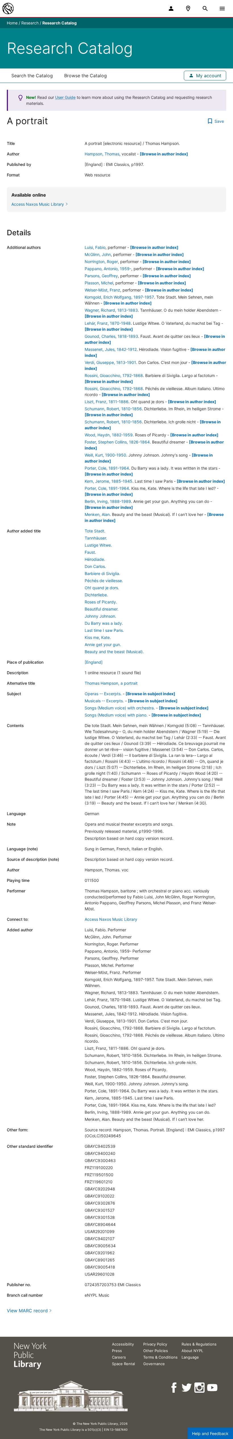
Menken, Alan (97, 514)
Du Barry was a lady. (104, 623)
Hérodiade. (95, 559)
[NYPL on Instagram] (199, 1387)
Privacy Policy (155, 1344)
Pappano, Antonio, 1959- (108, 268)
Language (190, 1357)
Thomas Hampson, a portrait (111, 683)
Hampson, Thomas (102, 153)
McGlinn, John (98, 254)
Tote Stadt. (95, 530)
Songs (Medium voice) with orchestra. (120, 707)
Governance (154, 1363)
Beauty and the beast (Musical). (114, 651)
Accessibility (123, 1344)
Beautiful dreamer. (101, 609)
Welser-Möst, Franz (102, 290)
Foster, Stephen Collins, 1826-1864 (117, 442)
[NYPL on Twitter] (187, 1387)
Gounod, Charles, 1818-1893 (111, 336)
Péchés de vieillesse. (104, 580)
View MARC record (27, 1310)
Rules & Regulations (199, 1344)
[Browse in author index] (164, 153)
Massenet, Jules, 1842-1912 (111, 349)
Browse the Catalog (85, 75)
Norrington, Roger (101, 261)
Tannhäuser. (96, 538)
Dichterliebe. (96, 594)
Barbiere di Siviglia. (102, 573)
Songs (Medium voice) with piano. (116, 715)
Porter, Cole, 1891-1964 (107, 468)
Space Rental (123, 1363)
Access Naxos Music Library (111, 919)
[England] (94, 662)
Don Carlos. (95, 566)
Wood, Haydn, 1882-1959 (109, 434)
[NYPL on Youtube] (212, 1387)
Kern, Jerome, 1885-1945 (108, 481)
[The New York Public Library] (8, 8)
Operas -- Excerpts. (103, 693)
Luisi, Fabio (95, 247)
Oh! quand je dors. (102, 587)
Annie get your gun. (103, 644)
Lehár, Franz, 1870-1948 (108, 323)
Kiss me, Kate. (98, 637)
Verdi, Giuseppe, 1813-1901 (110, 362)
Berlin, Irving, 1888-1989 (108, 501)
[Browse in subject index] (150, 693)
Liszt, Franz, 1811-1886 (106, 401)
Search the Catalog (32, 75)
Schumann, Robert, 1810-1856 (113, 408)
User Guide (65, 97)
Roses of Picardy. (101, 601)
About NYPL (192, 1350)
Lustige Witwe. (98, 545)
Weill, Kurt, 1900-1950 (105, 455)
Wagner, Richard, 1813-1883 (111, 310)
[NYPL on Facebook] (174, 1387)
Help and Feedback (210, 1433)
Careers (119, 1357)
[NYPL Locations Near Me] (188, 8)
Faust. (90, 552)
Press (117, 1350)
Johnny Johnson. (100, 616)
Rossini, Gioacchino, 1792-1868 (114, 375)
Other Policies (155, 1350)
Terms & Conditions (160, 1357)
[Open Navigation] (222, 8)
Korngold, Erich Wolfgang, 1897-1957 (119, 297)
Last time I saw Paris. (104, 630)
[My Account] (171, 8)
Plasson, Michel (99, 282)
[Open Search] (205, 8)
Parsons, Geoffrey (101, 275)
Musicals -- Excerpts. (104, 700)
